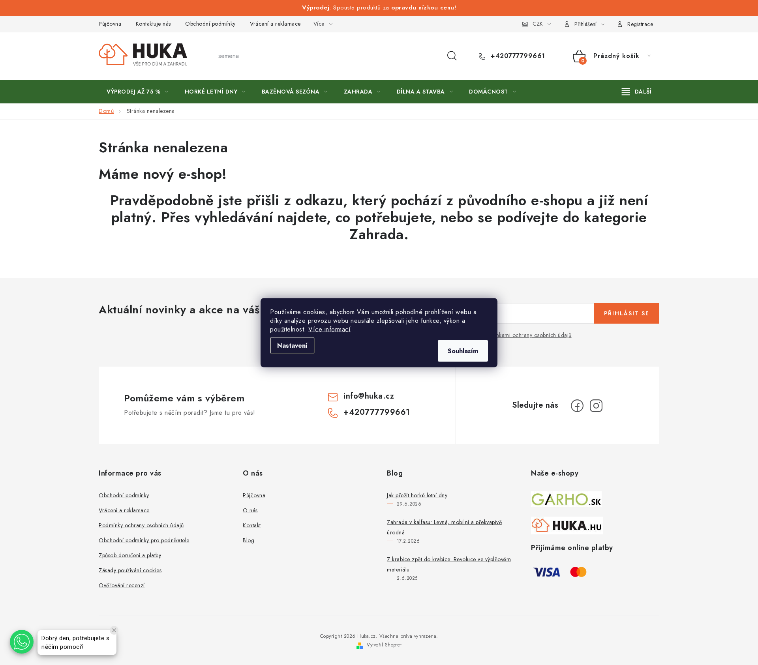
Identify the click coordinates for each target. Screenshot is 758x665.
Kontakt (252, 525)
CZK (537, 24)
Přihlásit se (626, 313)
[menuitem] (137, 91)
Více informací (329, 328)
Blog (248, 540)
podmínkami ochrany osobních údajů (526, 335)
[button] (22, 642)
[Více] (636, 91)
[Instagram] (596, 405)
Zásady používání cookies (130, 570)
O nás (250, 510)
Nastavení (292, 345)
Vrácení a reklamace (275, 24)
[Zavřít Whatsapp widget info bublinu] (114, 630)
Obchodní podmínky (210, 24)
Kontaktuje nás (153, 24)
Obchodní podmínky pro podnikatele (144, 540)
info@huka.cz (368, 396)
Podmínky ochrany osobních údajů (141, 525)
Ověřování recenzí (122, 585)
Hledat (452, 56)
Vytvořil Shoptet (384, 644)
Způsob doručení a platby (130, 555)
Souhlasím (463, 350)
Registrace (640, 24)
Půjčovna (110, 24)
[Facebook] (577, 405)
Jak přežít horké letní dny (417, 495)
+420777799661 (517, 56)
